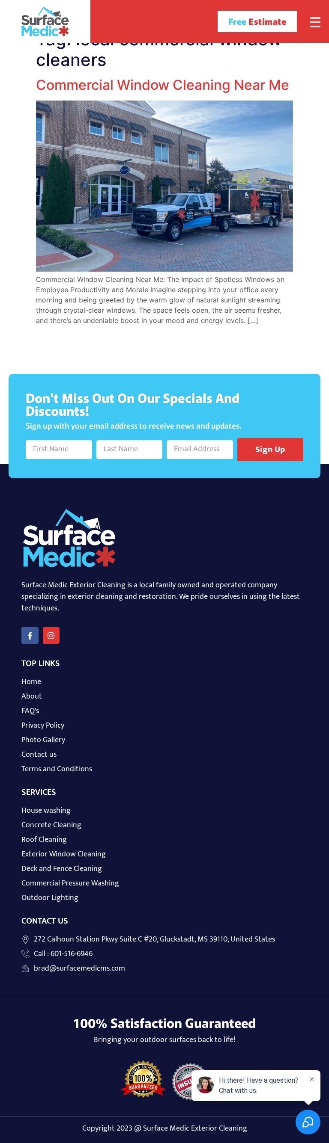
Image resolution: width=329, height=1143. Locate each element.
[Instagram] (51, 635)
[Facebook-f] (30, 635)
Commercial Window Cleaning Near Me (162, 85)
